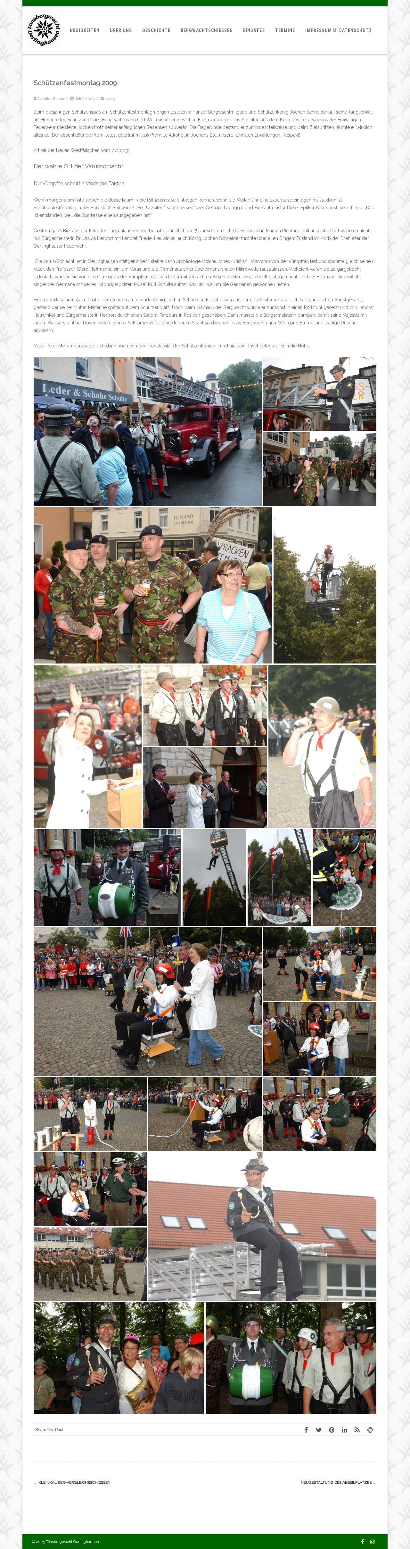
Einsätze (254, 30)
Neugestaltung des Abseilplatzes (338, 1482)
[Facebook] (305, 1429)
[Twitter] (318, 1429)
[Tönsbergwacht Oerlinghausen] (44, 52)
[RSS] (357, 1429)
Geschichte (156, 30)
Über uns (121, 30)
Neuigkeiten (85, 30)
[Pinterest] (331, 1429)
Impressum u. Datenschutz (338, 30)
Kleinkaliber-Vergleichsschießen (72, 1482)
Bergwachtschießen (207, 30)
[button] (148, 431)
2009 (110, 98)
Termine (285, 30)
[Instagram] (372, 1541)
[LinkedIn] (344, 1429)
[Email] (370, 1429)
